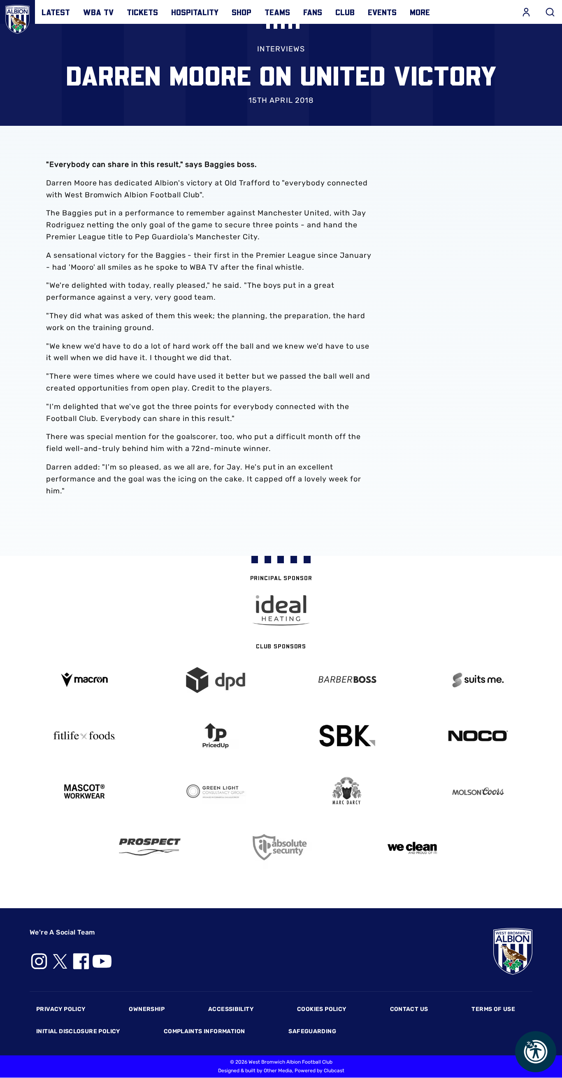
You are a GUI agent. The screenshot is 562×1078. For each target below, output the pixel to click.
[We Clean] (412, 847)
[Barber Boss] (347, 680)
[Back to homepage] (17, 17)
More (420, 12)
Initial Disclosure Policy (78, 1031)
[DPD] (215, 680)
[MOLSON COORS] (478, 791)
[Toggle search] (550, 12)
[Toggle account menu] (526, 12)
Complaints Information (204, 1031)
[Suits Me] (478, 680)
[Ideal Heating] (281, 610)
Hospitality (194, 12)
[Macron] (84, 680)
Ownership (147, 1009)
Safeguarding (312, 1031)
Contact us (409, 1009)
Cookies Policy (321, 1009)
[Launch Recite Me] (535, 1051)
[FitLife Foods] (84, 735)
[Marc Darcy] (347, 791)
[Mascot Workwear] (84, 791)
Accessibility (230, 1009)
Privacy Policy (60, 1009)
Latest (56, 12)
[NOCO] (478, 735)
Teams (277, 12)
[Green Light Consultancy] (215, 791)
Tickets (142, 12)
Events (382, 12)
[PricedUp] (215, 735)
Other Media (278, 1070)
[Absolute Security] (281, 847)
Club (345, 12)
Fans (312, 12)
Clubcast (334, 1070)
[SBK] (347, 735)
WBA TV (98, 12)
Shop (241, 12)
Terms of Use (493, 1009)
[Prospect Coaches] (150, 847)
